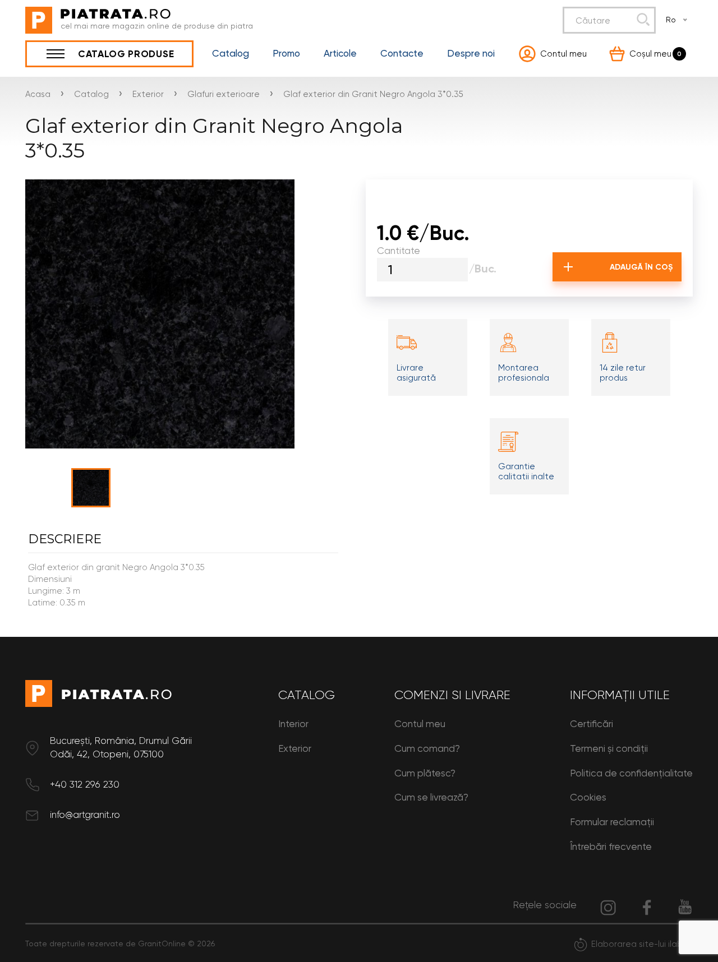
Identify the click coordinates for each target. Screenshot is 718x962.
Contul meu (419, 723)
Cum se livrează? (431, 797)
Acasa (37, 94)
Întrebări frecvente (611, 846)
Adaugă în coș (641, 267)
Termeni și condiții (609, 748)
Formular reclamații (612, 821)
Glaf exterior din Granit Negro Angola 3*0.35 (373, 94)
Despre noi (471, 53)
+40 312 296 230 (84, 784)
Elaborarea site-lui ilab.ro (642, 944)
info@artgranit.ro (85, 814)
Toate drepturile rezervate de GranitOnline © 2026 (120, 943)
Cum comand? (427, 748)
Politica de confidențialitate (631, 773)
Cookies (588, 797)
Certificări (591, 723)
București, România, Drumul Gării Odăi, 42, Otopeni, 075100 (121, 747)
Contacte (402, 53)
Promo (286, 53)
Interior (293, 723)
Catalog (230, 53)
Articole (340, 53)
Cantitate (398, 250)
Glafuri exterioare (223, 94)
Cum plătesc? (424, 773)
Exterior (148, 94)
